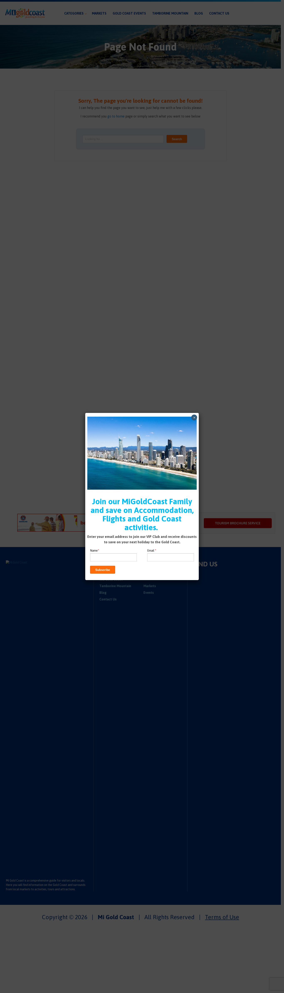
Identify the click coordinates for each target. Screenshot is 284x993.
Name (94, 550)
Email (151, 550)
